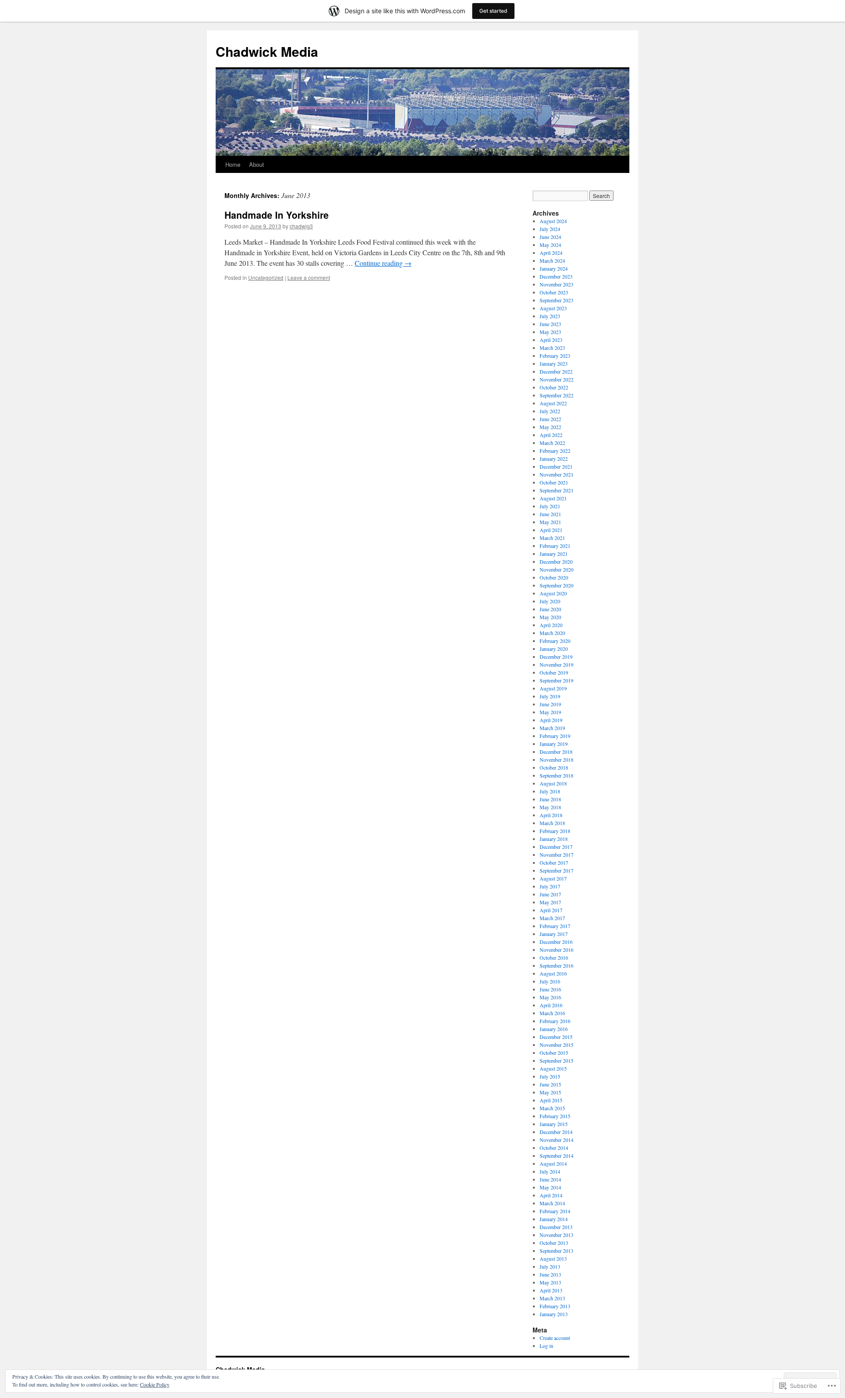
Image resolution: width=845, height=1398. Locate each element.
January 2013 (554, 1313)
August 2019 (553, 688)
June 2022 (550, 418)
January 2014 (554, 1218)
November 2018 (556, 759)
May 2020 (550, 616)
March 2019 (552, 727)
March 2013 (552, 1298)
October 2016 (554, 957)
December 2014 (556, 1131)
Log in (546, 1345)
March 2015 (552, 1108)
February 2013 (555, 1306)
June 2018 (550, 799)
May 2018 (550, 807)
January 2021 (554, 553)
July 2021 (550, 506)
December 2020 (556, 561)
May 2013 (550, 1282)
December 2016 (556, 941)
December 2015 (556, 1036)
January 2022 (554, 458)
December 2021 (556, 466)
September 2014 (556, 1155)
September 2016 (556, 965)
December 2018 (556, 751)
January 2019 (554, 743)
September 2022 (556, 395)
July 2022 (550, 411)
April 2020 (551, 624)
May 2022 (550, 426)
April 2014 (551, 1195)
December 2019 (556, 656)
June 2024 (550, 236)
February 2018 (555, 830)
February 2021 (555, 545)
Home (232, 164)
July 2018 (550, 791)
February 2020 (555, 640)
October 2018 (554, 767)
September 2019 (556, 680)
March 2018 (552, 822)
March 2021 (552, 537)
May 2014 (550, 1187)
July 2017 (550, 886)
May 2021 (550, 521)
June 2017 (550, 894)
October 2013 (554, 1242)
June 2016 (550, 989)
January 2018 (554, 838)
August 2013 (553, 1258)
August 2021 (553, 498)
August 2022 (553, 403)
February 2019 (555, 735)
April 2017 (551, 910)
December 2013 (556, 1226)
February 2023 (555, 355)
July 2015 (550, 1076)
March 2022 (552, 442)
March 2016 (552, 1012)
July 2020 (550, 601)
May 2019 (550, 712)
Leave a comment (308, 277)
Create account (555, 1337)
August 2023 (553, 308)
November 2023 (556, 284)
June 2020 (550, 609)
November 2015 (556, 1044)
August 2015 (553, 1068)
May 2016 (550, 997)
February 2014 (555, 1211)
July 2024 (550, 228)
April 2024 (551, 252)
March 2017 (552, 917)
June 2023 (550, 323)
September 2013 (556, 1250)
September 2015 (556, 1060)
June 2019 (550, 704)
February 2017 (555, 925)
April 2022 (551, 434)
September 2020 (556, 585)
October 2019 (554, 672)
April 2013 (551, 1290)
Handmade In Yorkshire (276, 214)
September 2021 (556, 490)
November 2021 (556, 474)
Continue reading (383, 263)
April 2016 (551, 1005)
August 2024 (553, 220)
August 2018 (553, 783)
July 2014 (550, 1171)
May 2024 (550, 244)
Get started (493, 10)
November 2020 (556, 569)
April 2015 (551, 1100)
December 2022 (556, 371)
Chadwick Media (267, 51)
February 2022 (555, 450)
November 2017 (556, 854)
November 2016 (556, 949)
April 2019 (551, 719)
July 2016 (550, 981)
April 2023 (551, 339)
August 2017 (553, 878)
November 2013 (556, 1234)
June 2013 (550, 1274)
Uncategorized (265, 277)
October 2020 (554, 577)
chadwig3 (301, 226)
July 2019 (550, 696)
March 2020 (552, 632)
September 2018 (556, 775)
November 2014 (556, 1139)
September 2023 (556, 300)
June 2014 (550, 1179)
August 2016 (553, 973)
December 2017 (556, 846)
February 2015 (555, 1115)
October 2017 (554, 862)
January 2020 (554, 648)
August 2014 (553, 1163)
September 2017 (556, 870)
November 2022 (556, 379)
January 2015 (554, 1123)
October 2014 (554, 1147)
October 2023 (554, 292)
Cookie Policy (154, 1384)
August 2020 (553, 593)
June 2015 (550, 1084)
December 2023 (556, 276)
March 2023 (552, 347)
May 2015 (550, 1092)
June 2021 (550, 513)
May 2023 (550, 331)
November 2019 (556, 664)
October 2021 (554, 482)
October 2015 (554, 1052)
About (256, 164)
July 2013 (550, 1266)
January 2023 (554, 363)
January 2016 (554, 1028)
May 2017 (550, 902)
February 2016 (555, 1020)
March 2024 (552, 260)
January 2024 (554, 268)
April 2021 (551, 529)
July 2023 (550, 315)
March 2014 (552, 1203)
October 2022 (554, 387)
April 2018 (551, 814)
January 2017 (554, 933)
